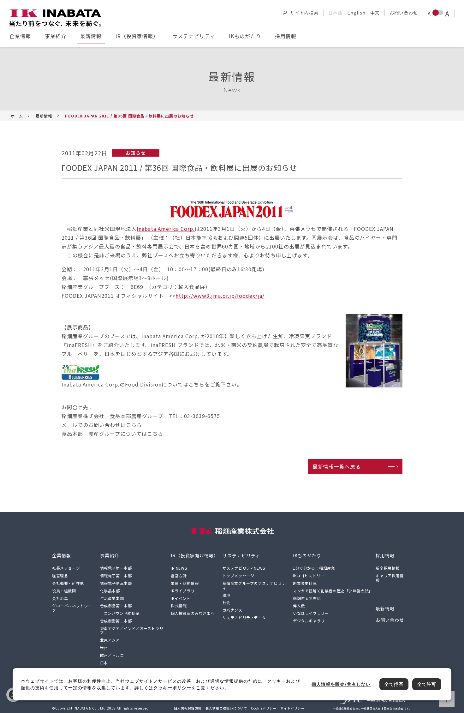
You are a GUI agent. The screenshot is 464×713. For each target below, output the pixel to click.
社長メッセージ (66, 568)
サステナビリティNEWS (244, 568)
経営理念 (60, 575)
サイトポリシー (292, 708)
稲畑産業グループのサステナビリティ (254, 585)
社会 (226, 602)
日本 (104, 662)
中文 (375, 12)
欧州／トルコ (112, 655)
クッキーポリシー (172, 688)
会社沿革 (60, 598)
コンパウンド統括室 (122, 613)
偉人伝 (299, 605)
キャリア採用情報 (389, 578)
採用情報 (285, 36)
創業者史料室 (305, 583)
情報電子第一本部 (116, 568)
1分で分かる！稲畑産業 (314, 568)
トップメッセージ (238, 575)
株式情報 (179, 605)
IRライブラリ (182, 590)
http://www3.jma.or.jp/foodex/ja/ (220, 295)
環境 (226, 595)
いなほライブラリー (311, 613)
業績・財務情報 (185, 583)
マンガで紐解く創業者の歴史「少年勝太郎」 (332, 590)
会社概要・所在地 (68, 583)
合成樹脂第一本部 (116, 605)
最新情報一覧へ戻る (336, 466)
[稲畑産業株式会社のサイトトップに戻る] (55, 18)
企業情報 (20, 36)
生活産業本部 (112, 598)
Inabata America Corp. (166, 228)
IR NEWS (179, 568)
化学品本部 (110, 590)
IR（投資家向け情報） (194, 555)
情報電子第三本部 (116, 583)
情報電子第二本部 (116, 575)
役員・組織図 (64, 590)
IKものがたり (245, 36)
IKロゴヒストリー (308, 575)
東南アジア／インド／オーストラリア (132, 630)
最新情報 (91, 36)
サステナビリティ (193, 36)
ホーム (17, 115)
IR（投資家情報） (137, 36)
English (356, 12)
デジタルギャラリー (311, 620)
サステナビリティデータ (244, 617)
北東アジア (110, 640)
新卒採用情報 (388, 568)
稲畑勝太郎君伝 (307, 598)
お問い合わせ (404, 12)
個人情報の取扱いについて (226, 708)
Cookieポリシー (264, 708)
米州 (104, 647)
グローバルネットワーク (72, 608)
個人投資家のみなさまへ (193, 613)
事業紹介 (55, 36)
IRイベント (181, 598)
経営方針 (179, 575)
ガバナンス (232, 610)
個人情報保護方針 (188, 708)
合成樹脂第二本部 (116, 620)
